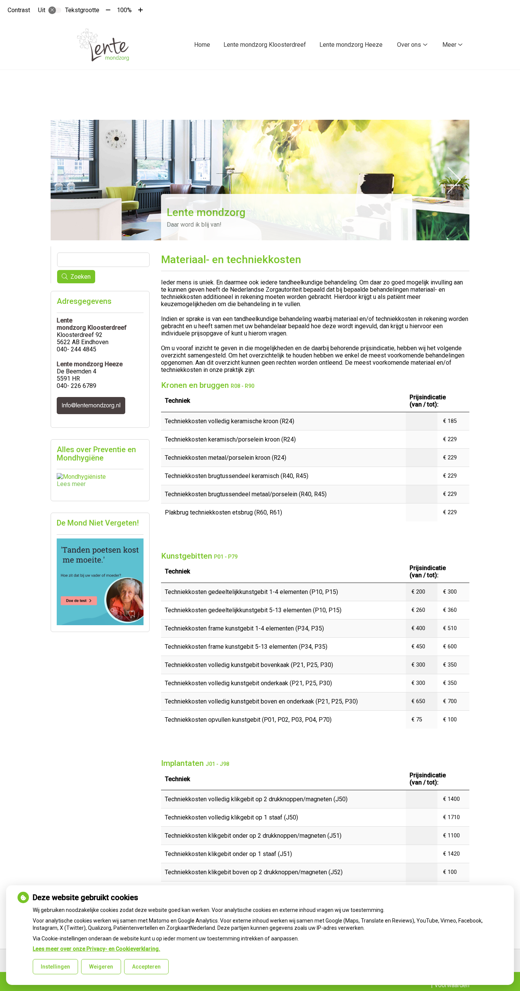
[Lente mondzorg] (103, 45)
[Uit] (54, 10)
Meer (449, 44)
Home (202, 44)
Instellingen (55, 967)
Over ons (409, 44)
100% (124, 10)
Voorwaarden (451, 985)
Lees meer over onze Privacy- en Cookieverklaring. (96, 949)
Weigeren (101, 967)
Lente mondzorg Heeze (351, 44)
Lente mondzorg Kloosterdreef (264, 44)
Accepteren (146, 967)
